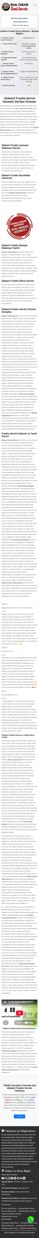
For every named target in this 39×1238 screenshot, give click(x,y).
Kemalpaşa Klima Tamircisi (27, 1211)
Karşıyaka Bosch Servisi (26, 1208)
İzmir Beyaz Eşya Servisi (19, 18)
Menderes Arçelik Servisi (28, 1228)
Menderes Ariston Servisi (10, 1228)
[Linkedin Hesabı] (24, 1179)
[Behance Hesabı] (21, 1179)
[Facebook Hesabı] (12, 1179)
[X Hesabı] (6, 1179)
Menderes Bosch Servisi (9, 1216)
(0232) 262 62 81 (29, 38)
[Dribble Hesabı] (18, 1179)
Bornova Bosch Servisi (9, 1211)
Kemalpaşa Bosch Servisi (28, 1223)
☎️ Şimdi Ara (19, 1116)
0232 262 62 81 (24, 1188)
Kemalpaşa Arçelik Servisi (10, 1223)
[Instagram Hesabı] (9, 1179)
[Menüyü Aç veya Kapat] (35, 5)
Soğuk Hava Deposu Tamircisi (11, 1214)
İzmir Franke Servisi (20, 22)
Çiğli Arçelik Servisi (8, 1225)
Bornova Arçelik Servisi (9, 1208)
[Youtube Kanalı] (3, 1179)
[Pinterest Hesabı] (15, 1179)
